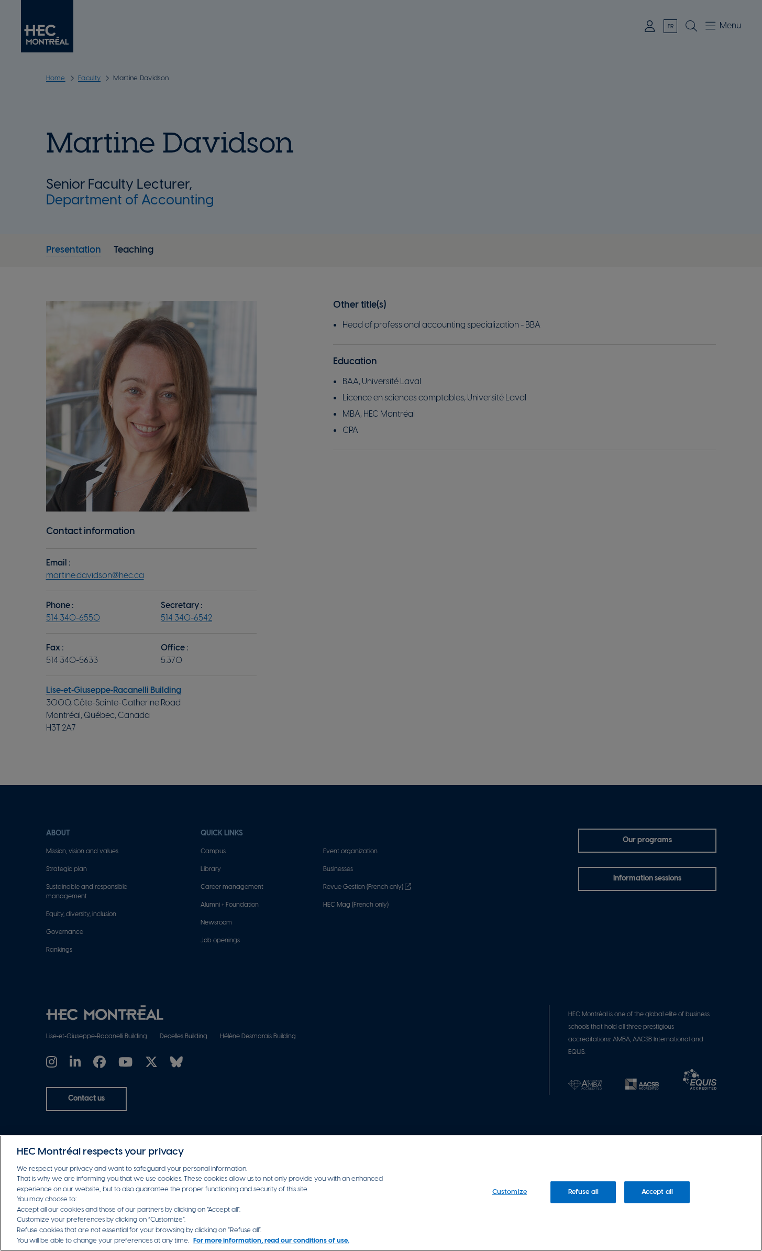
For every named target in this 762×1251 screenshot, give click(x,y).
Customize (509, 1192)
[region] (381, 1193)
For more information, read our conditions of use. (271, 1240)
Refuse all (583, 1192)
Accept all (657, 1192)
